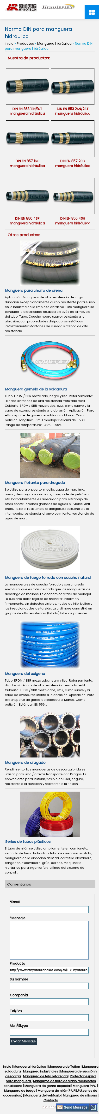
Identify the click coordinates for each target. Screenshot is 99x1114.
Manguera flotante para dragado (35, 482)
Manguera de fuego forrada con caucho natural (48, 577)
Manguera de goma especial (48, 1085)
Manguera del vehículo (43, 1095)
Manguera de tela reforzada (45, 1076)
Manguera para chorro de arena (33, 290)
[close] (93, 1107)
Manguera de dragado (25, 762)
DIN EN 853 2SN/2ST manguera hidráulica (72, 111)
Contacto (50, 1100)
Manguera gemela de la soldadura (36, 389)
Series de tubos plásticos (28, 841)
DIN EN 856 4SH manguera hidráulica (72, 221)
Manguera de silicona (80, 1095)
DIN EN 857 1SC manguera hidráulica (27, 163)
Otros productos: (24, 235)
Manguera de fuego (20, 1090)
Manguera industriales (40, 1071)
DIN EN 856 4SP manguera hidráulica (27, 221)
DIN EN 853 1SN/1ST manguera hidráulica (27, 111)
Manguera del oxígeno (25, 673)
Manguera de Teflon (64, 1066)
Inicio (9, 43)
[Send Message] (72, 1107)
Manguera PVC (84, 1085)
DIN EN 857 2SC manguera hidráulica (72, 163)
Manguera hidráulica (54, 43)
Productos (25, 43)
